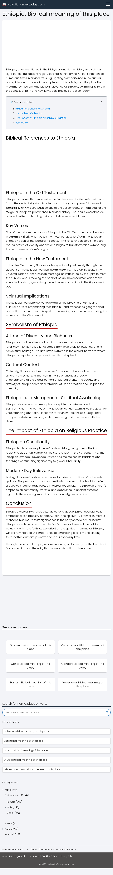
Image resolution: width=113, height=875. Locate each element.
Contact (34, 856)
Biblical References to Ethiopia (32, 108)
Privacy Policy (67, 856)
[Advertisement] (56, 40)
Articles (9, 789)
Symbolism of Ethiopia (28, 113)
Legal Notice (21, 856)
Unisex (10, 812)
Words (8, 834)
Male (9, 807)
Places (8, 828)
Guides (8, 823)
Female (11, 801)
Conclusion (22, 122)
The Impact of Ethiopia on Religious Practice (41, 118)
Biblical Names (12, 795)
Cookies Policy (49, 856)
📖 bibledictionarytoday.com (23, 4)
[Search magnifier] (107, 712)
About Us (7, 856)
